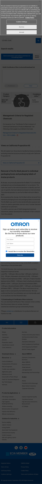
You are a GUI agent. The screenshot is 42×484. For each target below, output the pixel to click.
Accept (21, 32)
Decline (21, 27)
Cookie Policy (29, 17)
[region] (21, 17)
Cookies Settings (21, 22)
